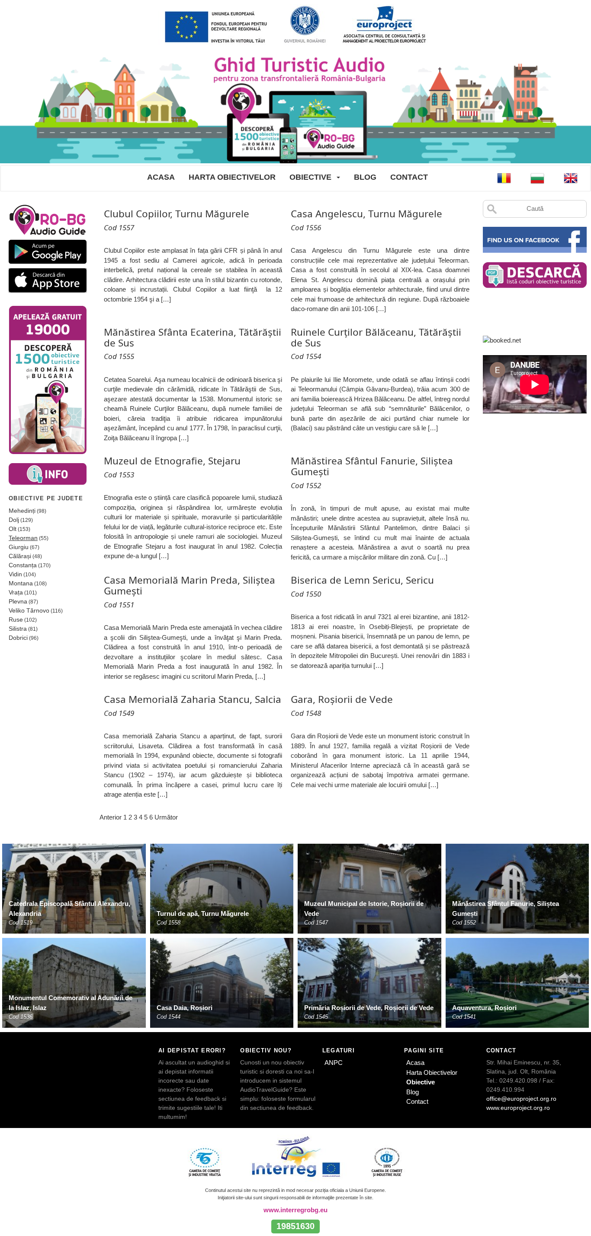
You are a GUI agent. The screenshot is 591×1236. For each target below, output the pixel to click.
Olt (12, 528)
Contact (409, 177)
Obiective (310, 177)
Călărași (20, 556)
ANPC (333, 1062)
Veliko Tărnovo (29, 610)
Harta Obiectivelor (232, 177)
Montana (21, 583)
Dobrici (18, 637)
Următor (166, 817)
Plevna (18, 601)
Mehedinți (22, 510)
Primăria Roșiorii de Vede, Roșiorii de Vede (369, 1007)
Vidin (15, 574)
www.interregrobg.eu (295, 1210)
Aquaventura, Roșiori (484, 1007)
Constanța (23, 565)
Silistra (18, 628)
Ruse (16, 619)
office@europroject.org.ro (521, 1098)
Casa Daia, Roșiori (184, 1007)
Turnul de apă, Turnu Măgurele (203, 913)
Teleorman (23, 537)
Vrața (16, 592)
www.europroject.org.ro (518, 1107)
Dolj (14, 519)
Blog (365, 177)
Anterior (111, 817)
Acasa (161, 177)
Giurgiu (19, 546)
